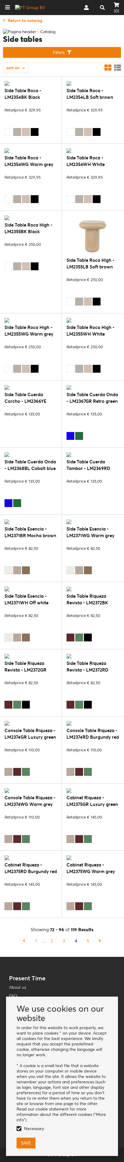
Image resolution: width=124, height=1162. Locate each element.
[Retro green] (79, 436)
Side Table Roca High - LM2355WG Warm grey (29, 330)
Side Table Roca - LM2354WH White (86, 161)
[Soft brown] (26, 132)
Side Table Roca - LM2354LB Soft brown (90, 94)
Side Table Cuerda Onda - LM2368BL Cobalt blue (30, 465)
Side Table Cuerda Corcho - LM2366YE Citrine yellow (25, 401)
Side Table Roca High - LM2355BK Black (28, 228)
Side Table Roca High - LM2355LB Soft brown (90, 263)
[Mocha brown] (26, 570)
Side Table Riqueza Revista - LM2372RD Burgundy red (87, 669)
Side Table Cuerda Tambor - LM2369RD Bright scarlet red (88, 468)
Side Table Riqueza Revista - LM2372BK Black (87, 602)
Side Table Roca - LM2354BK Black (23, 94)
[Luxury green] (79, 637)
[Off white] (8, 570)
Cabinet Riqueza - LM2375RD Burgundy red (31, 868)
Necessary (34, 1128)
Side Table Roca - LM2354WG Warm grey (29, 161)
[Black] (35, 132)
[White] (8, 132)
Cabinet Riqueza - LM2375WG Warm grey (91, 868)
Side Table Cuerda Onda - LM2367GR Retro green (92, 398)
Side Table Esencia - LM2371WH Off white (26, 599)
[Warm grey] (17, 132)
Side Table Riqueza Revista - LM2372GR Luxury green (25, 669)
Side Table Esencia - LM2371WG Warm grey (90, 532)
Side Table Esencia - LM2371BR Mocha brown (30, 532)
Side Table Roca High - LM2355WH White (90, 330)
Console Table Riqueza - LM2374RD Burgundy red (93, 734)
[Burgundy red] (70, 637)
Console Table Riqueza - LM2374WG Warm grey (30, 801)
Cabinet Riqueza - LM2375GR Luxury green (92, 801)
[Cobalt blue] (70, 436)
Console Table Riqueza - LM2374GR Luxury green (30, 734)
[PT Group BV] (30, 7)
